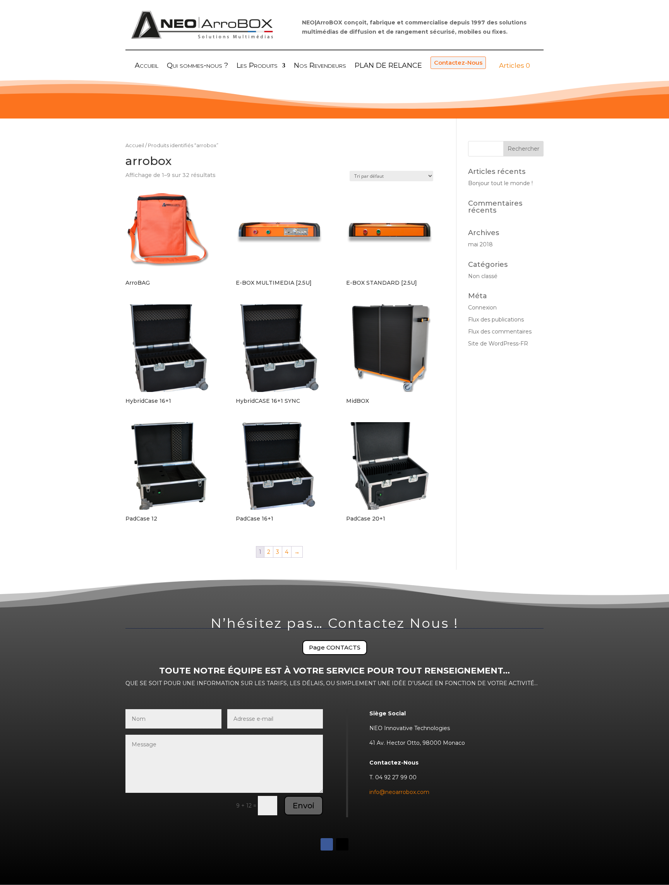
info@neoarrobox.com (399, 792)
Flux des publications (496, 319)
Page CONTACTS (334, 647)
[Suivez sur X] (342, 844)
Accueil (134, 145)
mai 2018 (480, 244)
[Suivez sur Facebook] (327, 844)
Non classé (482, 276)
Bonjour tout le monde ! (500, 183)
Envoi (303, 805)
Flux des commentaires (500, 331)
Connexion (482, 307)
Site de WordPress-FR (498, 343)
